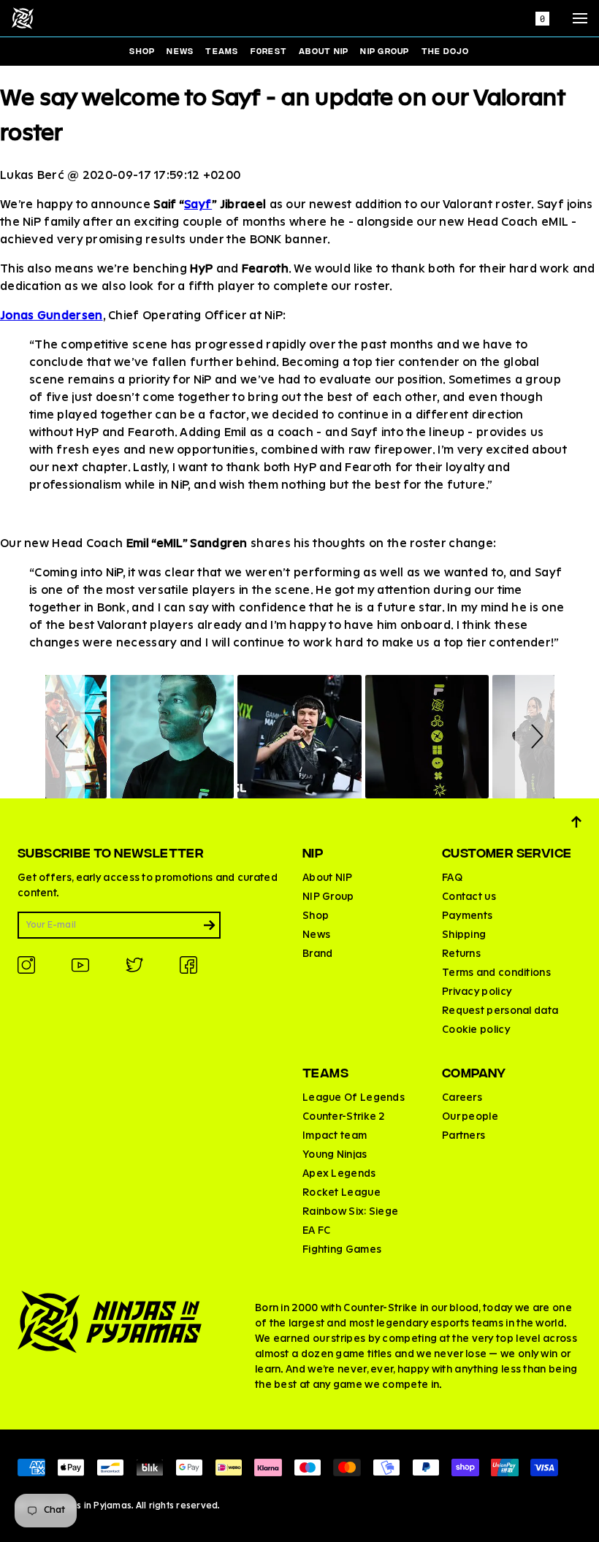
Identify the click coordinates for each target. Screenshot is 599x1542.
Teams (221, 50)
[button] (65, 736)
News (180, 50)
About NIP (323, 50)
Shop (142, 50)
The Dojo (445, 50)
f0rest (269, 50)
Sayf (198, 205)
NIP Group (384, 50)
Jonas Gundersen (51, 316)
